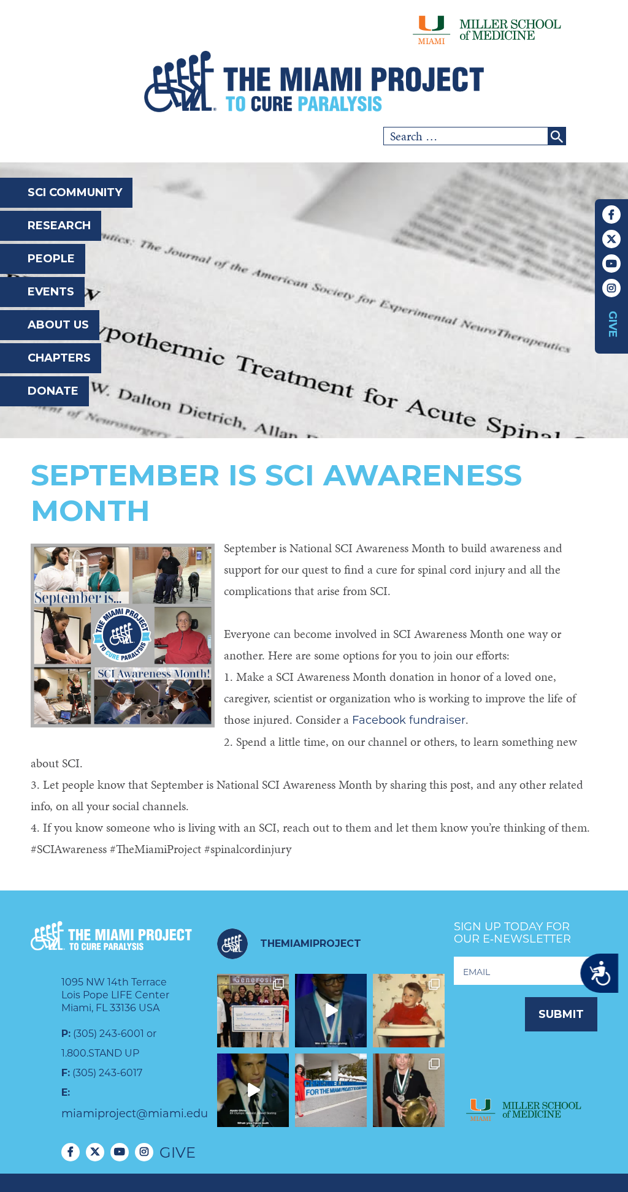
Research (59, 225)
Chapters (59, 358)
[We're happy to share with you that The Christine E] (331, 1090)
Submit (561, 1014)
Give (612, 324)
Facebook (611, 214)
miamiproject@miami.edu (134, 1113)
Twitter (611, 239)
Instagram (611, 288)
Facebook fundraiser (408, 720)
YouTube (611, 263)
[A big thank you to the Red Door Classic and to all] (253, 1010)
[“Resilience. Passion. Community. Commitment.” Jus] (253, 1090)
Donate (53, 391)
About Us (58, 325)
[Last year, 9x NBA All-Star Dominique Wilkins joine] (331, 1010)
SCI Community (75, 192)
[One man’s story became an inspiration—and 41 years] (409, 1010)
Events (51, 291)
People (51, 258)
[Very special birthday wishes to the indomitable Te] (409, 1090)
